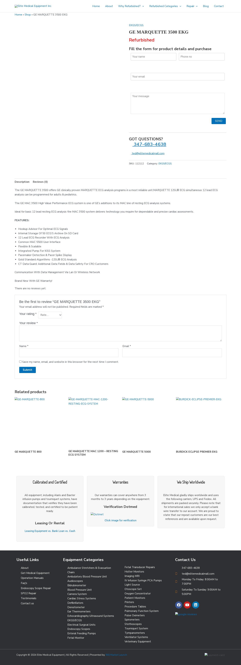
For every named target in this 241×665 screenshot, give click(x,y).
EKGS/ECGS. (136, 25)
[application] (142, 6)
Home (96, 6)
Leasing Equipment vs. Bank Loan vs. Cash (50, 531)
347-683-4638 (149, 144)
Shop (28, 14)
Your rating (28, 314)
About (109, 6)
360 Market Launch (116, 655)
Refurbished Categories (163, 6)
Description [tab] (22, 182)
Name (23, 346)
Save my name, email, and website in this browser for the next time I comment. (70, 362)
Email (126, 346)
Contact (219, 6)
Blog (206, 6)
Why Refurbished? (129, 6)
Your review (28, 323)
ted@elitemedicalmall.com (147, 153)
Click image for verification (120, 520)
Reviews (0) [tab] (40, 182)
